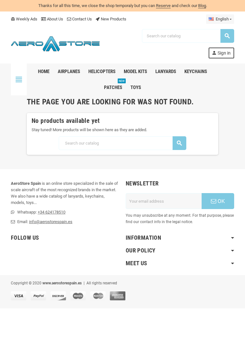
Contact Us (81, 19)
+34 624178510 (51, 212)
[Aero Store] (55, 43)
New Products (113, 19)
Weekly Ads (24, 19)
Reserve (163, 5)
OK (220, 201)
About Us (54, 19)
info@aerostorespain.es (50, 221)
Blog (202, 5)
